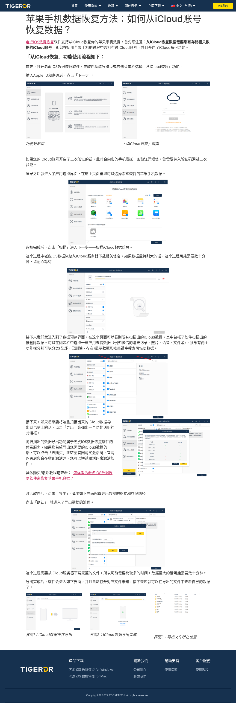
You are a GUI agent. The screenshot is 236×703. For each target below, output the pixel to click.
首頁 (74, 6)
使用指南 (91, 6)
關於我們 (131, 6)
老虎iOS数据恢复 (40, 42)
